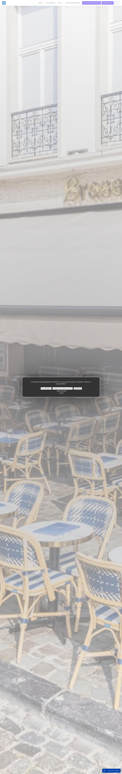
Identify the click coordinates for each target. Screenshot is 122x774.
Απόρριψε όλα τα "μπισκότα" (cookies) (62, 388)
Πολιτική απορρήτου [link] (61, 391)
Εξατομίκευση (77, 388)
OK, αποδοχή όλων (46, 388)
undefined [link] (61, 393)
